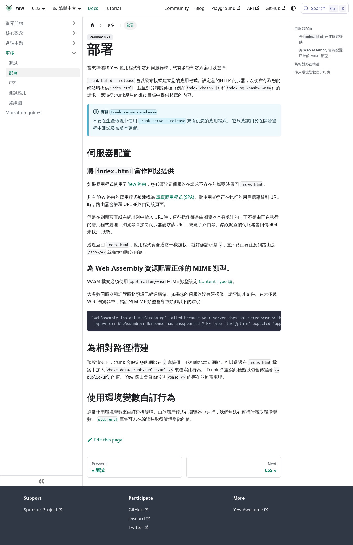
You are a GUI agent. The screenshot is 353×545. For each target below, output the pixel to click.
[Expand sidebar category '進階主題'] (74, 43)
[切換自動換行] (264, 317)
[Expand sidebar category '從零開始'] (74, 23)
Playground (223, 8)
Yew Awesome (248, 510)
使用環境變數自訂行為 (312, 72)
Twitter (136, 527)
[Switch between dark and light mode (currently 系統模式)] (293, 8)
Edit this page (108, 440)
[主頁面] (92, 25)
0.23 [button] (36, 8)
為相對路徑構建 (307, 64)
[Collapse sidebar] (41, 480)
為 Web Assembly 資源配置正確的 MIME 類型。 (321, 52)
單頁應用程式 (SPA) (175, 197)
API (250, 8)
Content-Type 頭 (215, 281)
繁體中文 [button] (67, 8)
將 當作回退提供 (321, 39)
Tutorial (113, 8)
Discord (137, 518)
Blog (200, 8)
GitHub (273, 8)
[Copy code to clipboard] (274, 317)
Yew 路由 (137, 184)
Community (176, 8)
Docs (93, 8)
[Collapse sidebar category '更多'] (74, 53)
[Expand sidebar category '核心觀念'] (74, 33)
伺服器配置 (303, 28)
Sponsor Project (40, 510)
